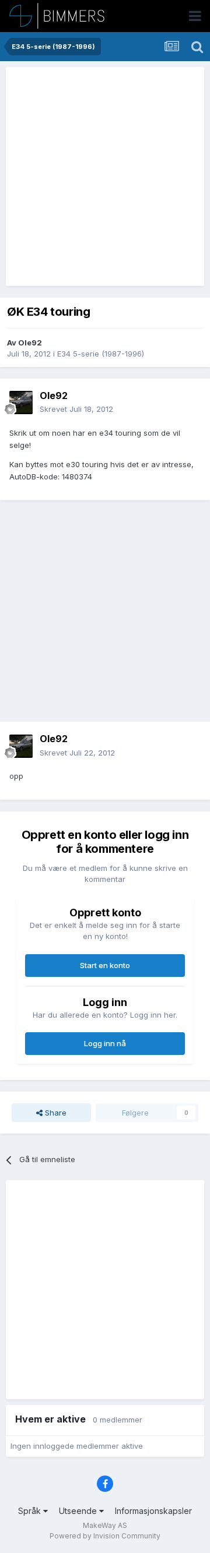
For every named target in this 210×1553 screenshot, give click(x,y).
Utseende (79, 1511)
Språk (30, 1511)
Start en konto (105, 965)
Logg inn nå (105, 1043)
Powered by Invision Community (105, 1535)
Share (54, 1112)
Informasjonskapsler (153, 1511)
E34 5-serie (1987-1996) (100, 353)
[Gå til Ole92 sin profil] (21, 402)
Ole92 (30, 342)
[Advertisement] (105, 176)
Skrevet (76, 409)
